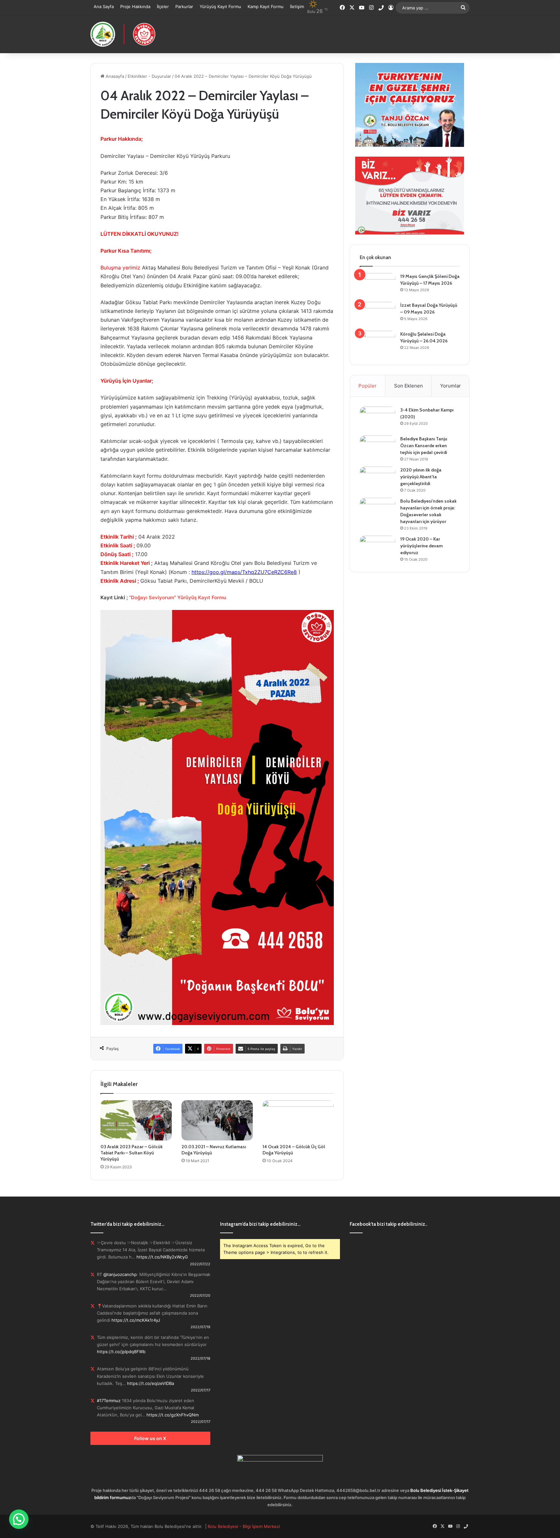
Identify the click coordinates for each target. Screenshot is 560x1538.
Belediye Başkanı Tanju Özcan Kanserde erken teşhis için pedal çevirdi (423, 445)
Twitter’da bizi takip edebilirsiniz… (127, 1224)
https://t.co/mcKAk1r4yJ (135, 1320)
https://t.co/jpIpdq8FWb (121, 1351)
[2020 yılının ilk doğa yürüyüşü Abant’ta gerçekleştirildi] (377, 479)
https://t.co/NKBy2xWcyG (162, 1256)
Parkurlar (184, 6)
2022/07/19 (200, 1327)
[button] (19, 1519)
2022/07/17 (200, 1390)
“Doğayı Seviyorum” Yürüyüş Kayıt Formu (177, 597)
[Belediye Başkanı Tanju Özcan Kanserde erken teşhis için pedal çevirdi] (377, 447)
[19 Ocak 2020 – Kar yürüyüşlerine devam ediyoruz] (377, 548)
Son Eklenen (408, 386)
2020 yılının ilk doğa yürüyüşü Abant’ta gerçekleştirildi (420, 476)
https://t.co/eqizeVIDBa (150, 1383)
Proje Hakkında (135, 6)
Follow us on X (150, 1438)
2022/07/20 (200, 1295)
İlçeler (163, 6)
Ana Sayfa (104, 6)
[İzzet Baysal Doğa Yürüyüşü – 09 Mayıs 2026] (377, 314)
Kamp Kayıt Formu (266, 6)
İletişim (297, 6)
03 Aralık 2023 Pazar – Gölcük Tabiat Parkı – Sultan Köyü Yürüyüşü (131, 1153)
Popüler (367, 386)
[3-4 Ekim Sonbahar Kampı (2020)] (377, 419)
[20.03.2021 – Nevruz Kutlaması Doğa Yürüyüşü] (217, 1120)
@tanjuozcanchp (120, 1274)
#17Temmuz (109, 1400)
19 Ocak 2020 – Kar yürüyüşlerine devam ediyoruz (421, 545)
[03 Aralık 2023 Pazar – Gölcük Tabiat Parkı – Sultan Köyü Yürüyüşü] (136, 1120)
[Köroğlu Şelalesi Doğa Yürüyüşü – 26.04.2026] (377, 343)
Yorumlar (450, 386)
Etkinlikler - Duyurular (149, 76)
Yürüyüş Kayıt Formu (220, 6)
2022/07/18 (200, 1358)
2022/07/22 (200, 1264)
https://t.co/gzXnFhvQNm (172, 1414)
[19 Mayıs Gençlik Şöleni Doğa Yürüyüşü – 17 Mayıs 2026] (377, 285)
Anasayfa (114, 76)
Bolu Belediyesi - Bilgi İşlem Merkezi (244, 1526)
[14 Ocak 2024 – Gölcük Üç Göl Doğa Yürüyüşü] (298, 1120)
